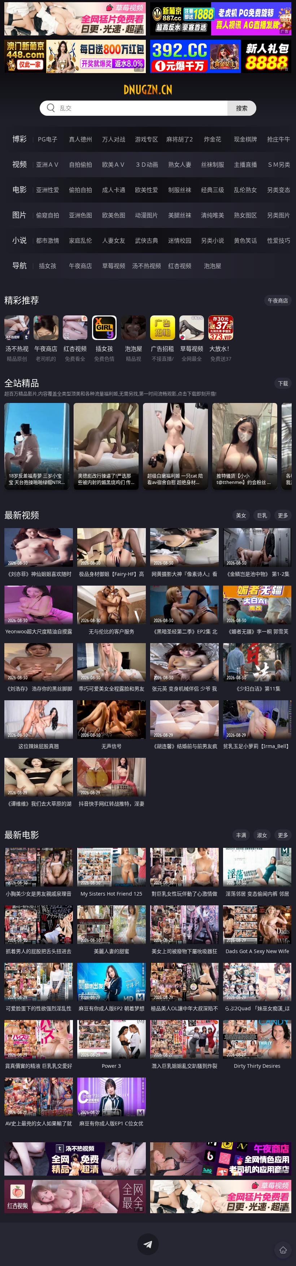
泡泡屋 (212, 266)
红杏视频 (179, 266)
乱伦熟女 (245, 190)
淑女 (262, 835)
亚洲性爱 (47, 190)
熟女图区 (245, 215)
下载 (283, 383)
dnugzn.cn (148, 89)
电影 (19, 190)
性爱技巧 (278, 241)
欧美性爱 (146, 190)
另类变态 (278, 190)
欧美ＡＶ (113, 165)
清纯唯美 (212, 215)
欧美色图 (113, 215)
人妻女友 (113, 241)
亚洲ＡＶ (47, 165)
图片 (19, 215)
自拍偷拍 (80, 165)
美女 (241, 515)
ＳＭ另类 (278, 165)
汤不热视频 (146, 266)
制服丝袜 (179, 190)
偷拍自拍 (80, 190)
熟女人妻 (179, 165)
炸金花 (212, 139)
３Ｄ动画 (146, 165)
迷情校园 (179, 241)
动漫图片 (146, 215)
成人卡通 (113, 190)
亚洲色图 (80, 215)
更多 (283, 515)
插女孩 (47, 266)
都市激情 (47, 241)
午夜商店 (80, 266)
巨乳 (262, 515)
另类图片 (278, 215)
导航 (19, 266)
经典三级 (212, 190)
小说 (19, 240)
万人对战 (113, 139)
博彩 (19, 139)
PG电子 (47, 139)
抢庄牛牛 (278, 139)
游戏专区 (146, 139)
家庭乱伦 (80, 241)
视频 (19, 164)
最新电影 (21, 835)
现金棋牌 (245, 139)
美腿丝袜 (179, 215)
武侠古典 (146, 241)
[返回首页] (283, 1250)
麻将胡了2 (179, 139)
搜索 (242, 108)
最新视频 (21, 515)
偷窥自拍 (47, 215)
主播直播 (245, 165)
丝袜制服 (212, 165)
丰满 (241, 835)
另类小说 (212, 241)
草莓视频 (113, 266)
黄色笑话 (245, 241)
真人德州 (80, 139)
